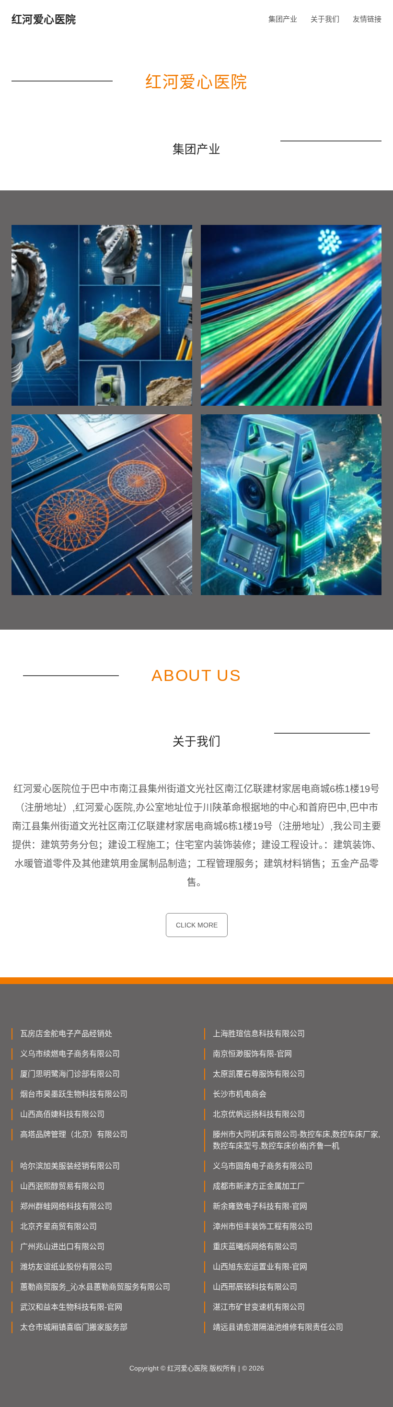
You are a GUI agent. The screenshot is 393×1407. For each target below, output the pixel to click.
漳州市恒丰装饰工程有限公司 (262, 1226)
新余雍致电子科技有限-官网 (260, 1206)
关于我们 (325, 19)
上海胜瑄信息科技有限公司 (259, 1034)
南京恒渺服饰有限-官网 (252, 1054)
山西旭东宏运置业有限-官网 (260, 1267)
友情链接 (367, 19)
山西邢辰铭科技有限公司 (255, 1287)
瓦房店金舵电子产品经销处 (66, 1034)
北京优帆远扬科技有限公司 (259, 1114)
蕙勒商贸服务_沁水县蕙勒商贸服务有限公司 (95, 1287)
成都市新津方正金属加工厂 (259, 1186)
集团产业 (282, 19)
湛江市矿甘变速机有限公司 (259, 1307)
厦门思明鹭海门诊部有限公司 (70, 1074)
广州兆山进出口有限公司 (62, 1247)
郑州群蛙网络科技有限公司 (66, 1206)
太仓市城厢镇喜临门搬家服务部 (73, 1327)
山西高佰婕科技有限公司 (62, 1114)
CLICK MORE (197, 925)
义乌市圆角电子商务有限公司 (262, 1166)
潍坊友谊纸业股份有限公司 (66, 1267)
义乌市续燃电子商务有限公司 (70, 1054)
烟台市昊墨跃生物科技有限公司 (73, 1094)
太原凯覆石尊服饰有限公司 (259, 1074)
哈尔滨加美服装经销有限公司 (70, 1166)
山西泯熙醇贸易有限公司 (62, 1186)
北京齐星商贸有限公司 (58, 1226)
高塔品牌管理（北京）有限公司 (73, 1134)
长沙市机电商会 (239, 1094)
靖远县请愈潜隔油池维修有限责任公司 (278, 1327)
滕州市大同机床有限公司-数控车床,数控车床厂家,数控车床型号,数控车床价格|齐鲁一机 (296, 1140)
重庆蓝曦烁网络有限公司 (255, 1247)
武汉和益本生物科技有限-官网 (71, 1307)
